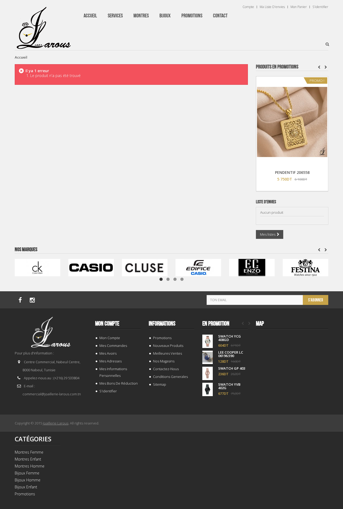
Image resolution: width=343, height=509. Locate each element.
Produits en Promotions (277, 67)
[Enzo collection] (252, 267)
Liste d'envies (266, 202)
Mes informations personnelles (113, 372)
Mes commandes (113, 345)
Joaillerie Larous (55, 423)
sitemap (159, 384)
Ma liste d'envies (272, 7)
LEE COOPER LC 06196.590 (230, 354)
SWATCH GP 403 (231, 368)
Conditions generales (170, 376)
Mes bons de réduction (118, 383)
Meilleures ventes (167, 353)
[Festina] (305, 267)
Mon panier (298, 7)
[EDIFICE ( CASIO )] (198, 267)
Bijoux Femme (27, 473)
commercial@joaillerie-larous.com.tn (52, 394)
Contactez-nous (166, 368)
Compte (248, 7)
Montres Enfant (28, 459)
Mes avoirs (108, 353)
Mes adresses (110, 361)
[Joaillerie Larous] (44, 25)
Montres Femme (29, 452)
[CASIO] (91, 267)
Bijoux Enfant (26, 486)
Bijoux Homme (27, 480)
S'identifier (320, 7)
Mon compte (107, 323)
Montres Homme (29, 466)
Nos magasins (163, 361)
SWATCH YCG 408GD (229, 338)
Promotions (162, 337)
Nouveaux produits (168, 345)
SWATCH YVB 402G (229, 386)
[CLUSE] (144, 267)
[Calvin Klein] (37, 267)
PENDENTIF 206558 (292, 172)
